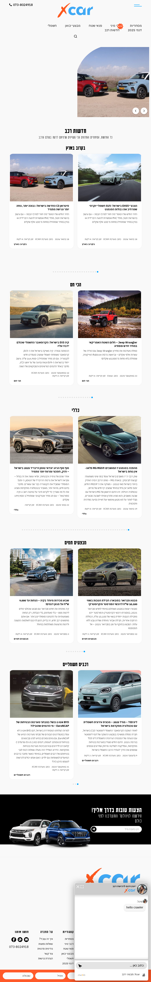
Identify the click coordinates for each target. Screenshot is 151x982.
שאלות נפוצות (45, 943)
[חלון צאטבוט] (111, 932)
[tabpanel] (110, 201)
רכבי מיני (116, 26)
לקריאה (38, 97)
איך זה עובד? (46, 939)
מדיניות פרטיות (45, 948)
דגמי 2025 (135, 30)
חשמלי (52, 26)
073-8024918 (23, 5)
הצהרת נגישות (45, 958)
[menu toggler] (138, 5)
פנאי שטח (95, 26)
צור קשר (48, 953)
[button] (77, 886)
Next (144, 111)
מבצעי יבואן (72, 26)
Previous (135, 111)
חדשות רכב (112, 30)
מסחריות (136, 26)
